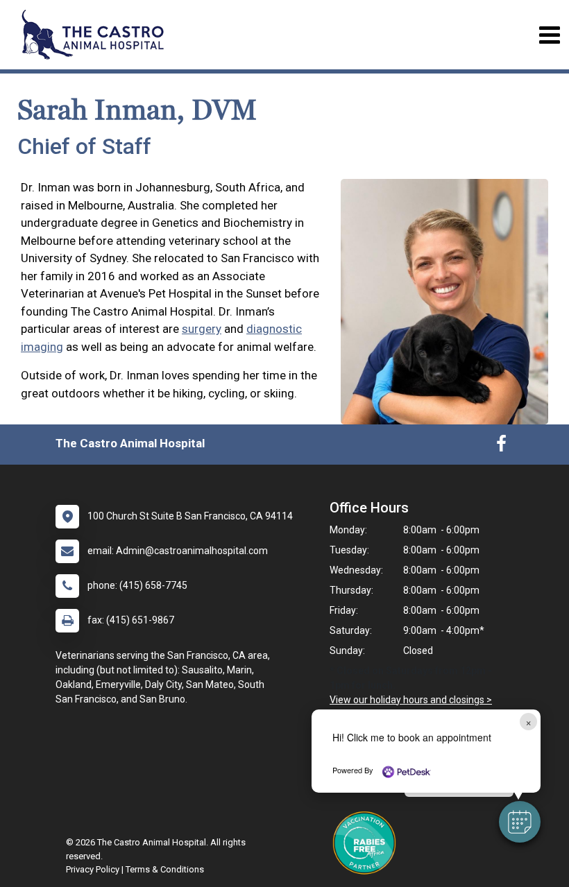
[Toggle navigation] (549, 35)
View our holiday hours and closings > (411, 699)
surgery (201, 329)
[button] (520, 822)
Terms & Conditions (165, 869)
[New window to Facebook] (501, 446)
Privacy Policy (92, 869)
